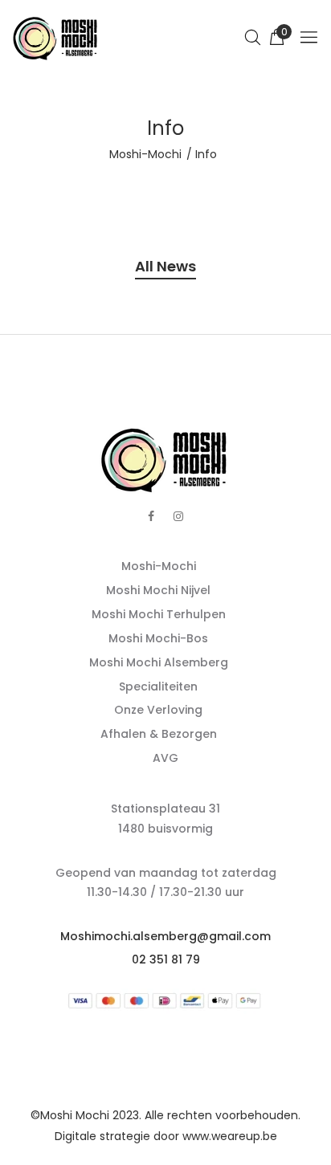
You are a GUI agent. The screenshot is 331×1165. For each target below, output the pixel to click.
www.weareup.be (229, 1136)
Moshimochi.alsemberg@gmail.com (165, 936)
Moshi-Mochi (145, 154)
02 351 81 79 (166, 959)
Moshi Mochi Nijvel (158, 590)
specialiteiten (158, 686)
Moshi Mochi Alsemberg (158, 662)
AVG (165, 758)
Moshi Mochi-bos (158, 638)
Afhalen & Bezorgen (158, 734)
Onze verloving (158, 710)
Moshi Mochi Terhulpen (159, 614)
